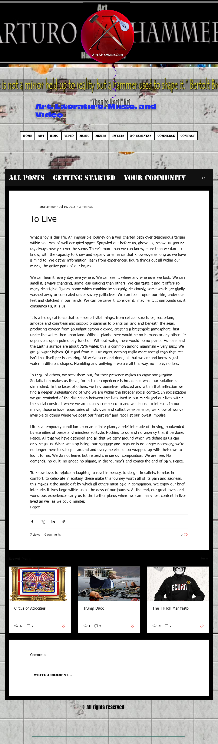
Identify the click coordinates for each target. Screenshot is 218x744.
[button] (204, 177)
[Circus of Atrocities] (40, 584)
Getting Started (84, 178)
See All (205, 558)
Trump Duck (93, 608)
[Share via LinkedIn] (53, 522)
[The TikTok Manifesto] (178, 584)
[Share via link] (64, 522)
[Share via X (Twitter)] (43, 522)
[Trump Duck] (109, 584)
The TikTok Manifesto (170, 608)
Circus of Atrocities (30, 608)
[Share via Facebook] (32, 522)
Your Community (155, 178)
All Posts (26, 178)
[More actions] (185, 206)
